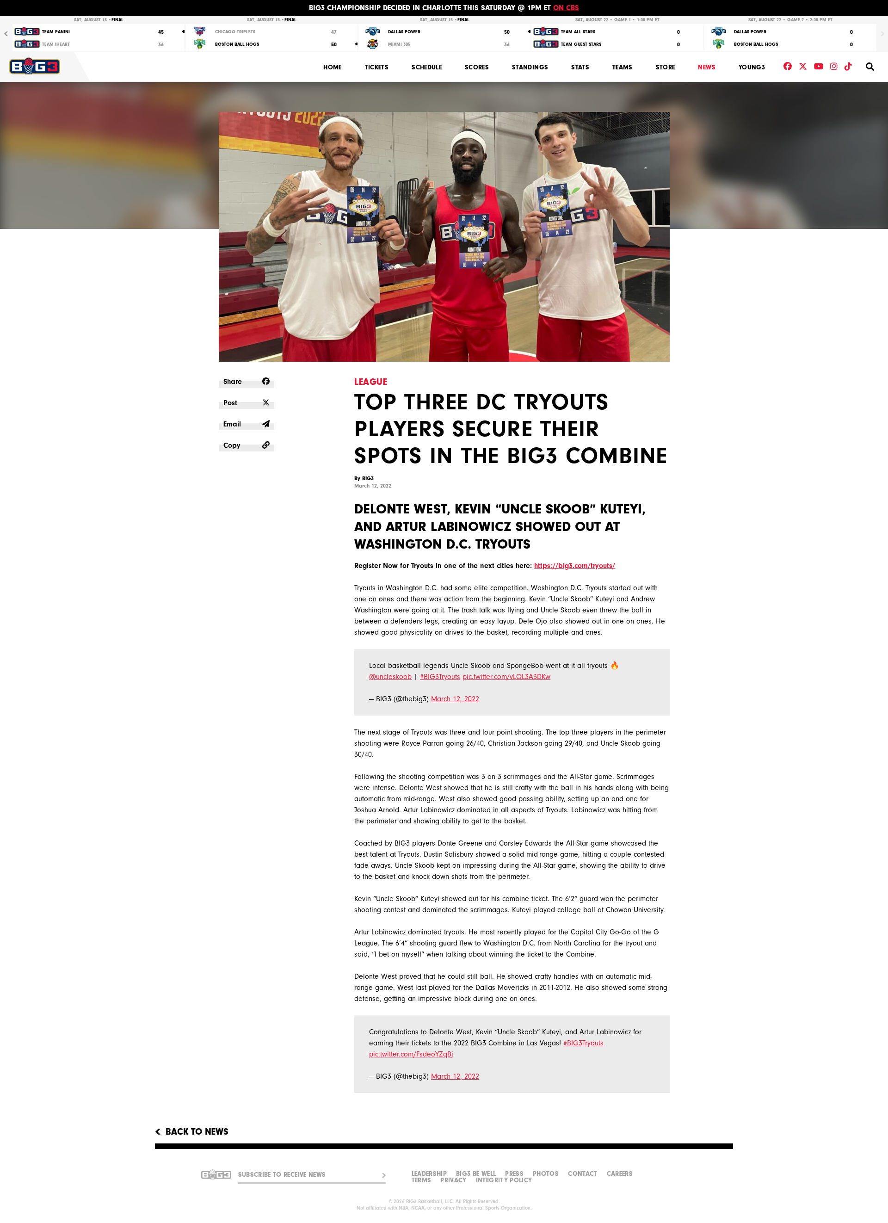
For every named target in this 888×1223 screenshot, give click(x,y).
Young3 (752, 67)
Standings (530, 67)
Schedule (427, 67)
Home (332, 67)
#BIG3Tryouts (440, 677)
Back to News (197, 1132)
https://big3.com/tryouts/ (574, 566)
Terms (422, 1180)
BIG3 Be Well (476, 1174)
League (370, 382)
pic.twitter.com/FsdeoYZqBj (411, 1054)
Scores (477, 67)
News (706, 67)
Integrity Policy (504, 1180)
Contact (582, 1174)
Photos (546, 1174)
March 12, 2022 (455, 699)
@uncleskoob (390, 677)
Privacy (453, 1180)
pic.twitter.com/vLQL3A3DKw (506, 677)
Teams (622, 67)
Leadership (429, 1174)
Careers (620, 1174)
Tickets (376, 67)
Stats (580, 67)
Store (665, 67)
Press (514, 1174)
